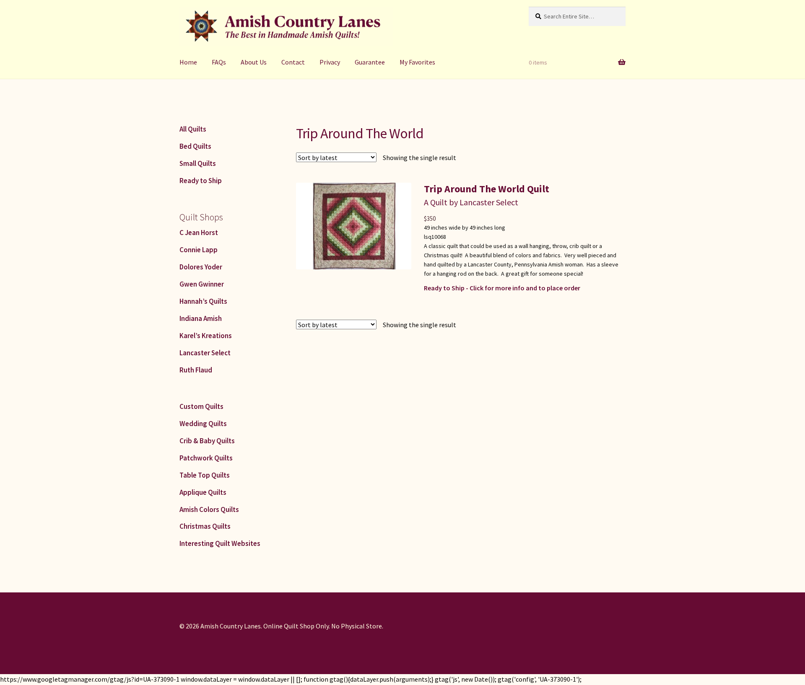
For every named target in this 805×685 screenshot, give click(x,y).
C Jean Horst (198, 232)
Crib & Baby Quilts (207, 440)
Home (188, 62)
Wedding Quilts (203, 423)
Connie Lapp (198, 249)
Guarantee (370, 62)
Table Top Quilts (204, 475)
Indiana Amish (200, 318)
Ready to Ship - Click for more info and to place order (502, 288)
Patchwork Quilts (206, 458)
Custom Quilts (201, 406)
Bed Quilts (195, 146)
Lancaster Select (205, 352)
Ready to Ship (200, 180)
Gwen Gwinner (201, 284)
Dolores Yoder (200, 266)
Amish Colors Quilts (209, 509)
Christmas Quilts (205, 526)
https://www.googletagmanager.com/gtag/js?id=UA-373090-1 (89, 679)
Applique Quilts (202, 492)
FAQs (219, 62)
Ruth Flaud (195, 370)
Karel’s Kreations (205, 335)
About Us (254, 62)
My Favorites (417, 62)
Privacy (329, 62)
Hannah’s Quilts (203, 301)
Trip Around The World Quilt (486, 188)
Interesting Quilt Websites (219, 543)
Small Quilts (197, 163)
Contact (293, 62)
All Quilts (192, 129)
